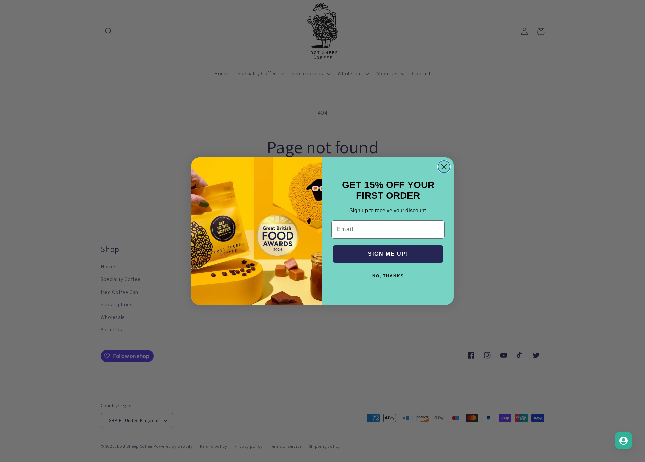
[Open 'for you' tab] (623, 440)
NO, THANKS (388, 276)
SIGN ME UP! (388, 254)
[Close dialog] (444, 167)
